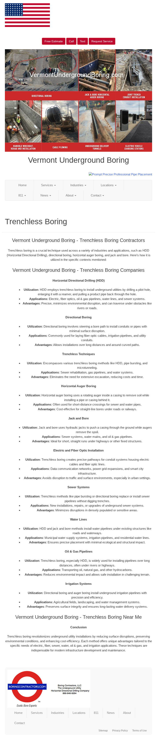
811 (21, 195)
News (44, 195)
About (70, 195)
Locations (107, 185)
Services (47, 185)
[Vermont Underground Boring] (78, 689)
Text (82, 41)
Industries (77, 185)
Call (71, 41)
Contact (96, 195)
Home (22, 185)
